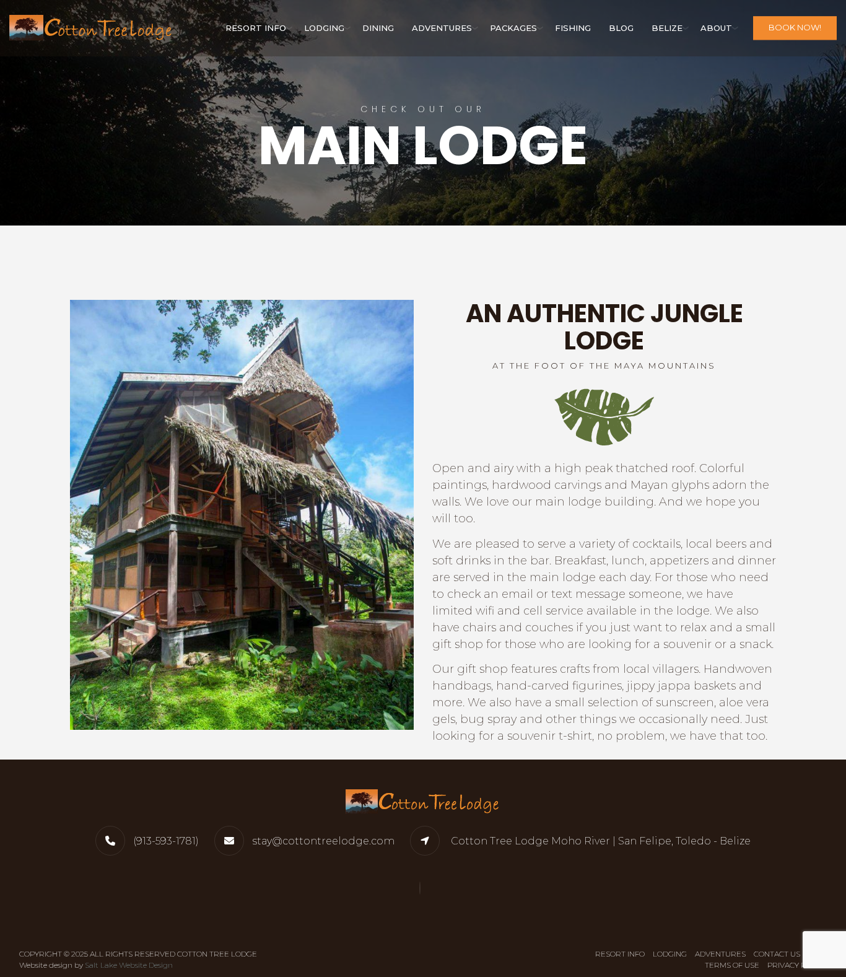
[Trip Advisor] (423, 888)
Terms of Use (732, 965)
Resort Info (255, 28)
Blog (621, 28)
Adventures (442, 28)
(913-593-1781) (166, 841)
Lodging (324, 28)
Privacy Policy (797, 965)
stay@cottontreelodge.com (323, 841)
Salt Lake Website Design (129, 965)
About (716, 28)
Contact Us (777, 953)
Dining (378, 28)
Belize (667, 28)
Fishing (573, 28)
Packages (513, 28)
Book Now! (795, 28)
